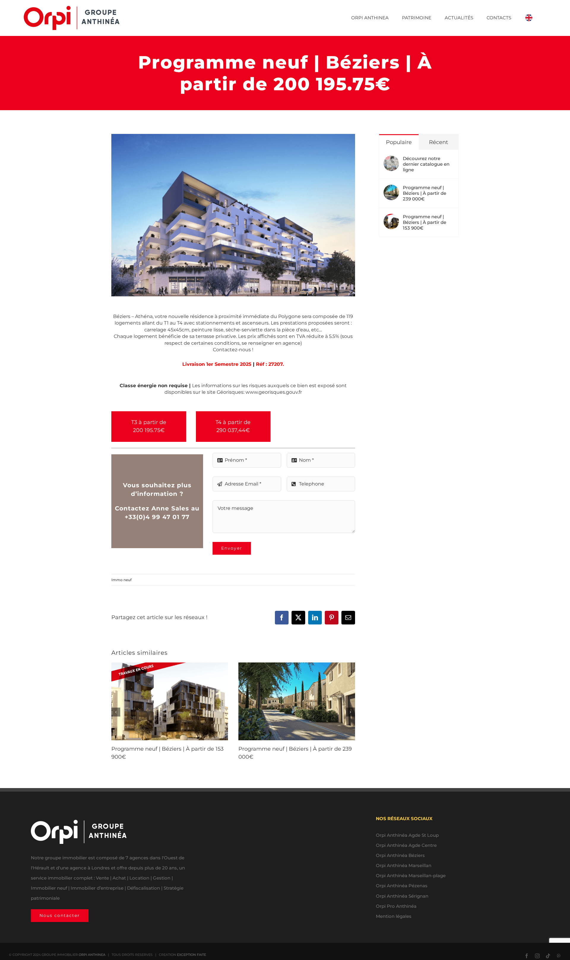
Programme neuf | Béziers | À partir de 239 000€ (424, 193)
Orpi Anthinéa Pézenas (402, 885)
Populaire (399, 142)
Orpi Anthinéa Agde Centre (406, 845)
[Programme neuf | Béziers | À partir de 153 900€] (391, 219)
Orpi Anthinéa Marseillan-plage (411, 875)
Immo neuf (121, 580)
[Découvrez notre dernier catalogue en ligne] (391, 160)
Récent (438, 142)
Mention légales (393, 916)
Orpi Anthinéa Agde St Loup (407, 835)
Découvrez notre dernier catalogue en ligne (426, 164)
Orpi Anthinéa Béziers (400, 855)
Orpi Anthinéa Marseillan (403, 865)
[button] (115, 712)
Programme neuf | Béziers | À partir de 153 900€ (424, 222)
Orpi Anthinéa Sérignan (402, 896)
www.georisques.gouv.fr (274, 392)
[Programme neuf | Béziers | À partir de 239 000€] (391, 189)
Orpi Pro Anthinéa (396, 906)
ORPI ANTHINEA (92, 955)
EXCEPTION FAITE (191, 955)
